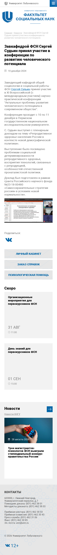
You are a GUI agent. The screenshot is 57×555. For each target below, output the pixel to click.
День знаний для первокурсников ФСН (22, 350)
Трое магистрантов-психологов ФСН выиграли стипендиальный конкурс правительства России (26, 452)
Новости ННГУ (12, 414)
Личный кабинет (28, 253)
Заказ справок (28, 264)
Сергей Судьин (20, 89)
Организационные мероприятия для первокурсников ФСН (22, 300)
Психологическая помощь (28, 275)
